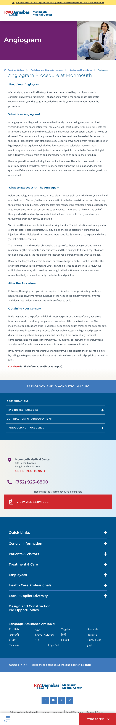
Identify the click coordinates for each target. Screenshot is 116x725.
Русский (14, 645)
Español (53, 645)
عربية (38, 629)
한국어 (13, 639)
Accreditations (18, 401)
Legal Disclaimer (75, 712)
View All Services (32, 501)
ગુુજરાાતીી (14, 634)
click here (86, 665)
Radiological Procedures (80, 70)
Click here (14, 366)
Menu (7, 720)
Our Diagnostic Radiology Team (29, 419)
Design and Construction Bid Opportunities (30, 608)
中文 (37, 639)
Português (94, 639)
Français (92, 629)
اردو (89, 645)
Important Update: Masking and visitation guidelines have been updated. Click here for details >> (60, 2)
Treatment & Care (16, 70)
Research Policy (94, 712)
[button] (97, 719)
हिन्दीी (63, 634)
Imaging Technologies (23, 410)
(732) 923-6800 (31, 482)
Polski (65, 639)
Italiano (92, 634)
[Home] (28, 13)
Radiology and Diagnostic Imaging (47, 70)
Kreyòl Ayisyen (44, 634)
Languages (57, 712)
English (14, 629)
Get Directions (28, 470)
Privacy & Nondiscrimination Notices (29, 712)
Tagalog (66, 629)
